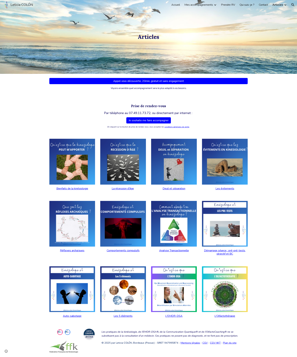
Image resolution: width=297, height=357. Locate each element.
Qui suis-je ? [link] (247, 5)
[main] (148, 37)
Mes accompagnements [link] (198, 5)
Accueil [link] (175, 5)
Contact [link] (263, 5)
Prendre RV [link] (228, 5)
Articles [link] (277, 5)
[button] (293, 5)
